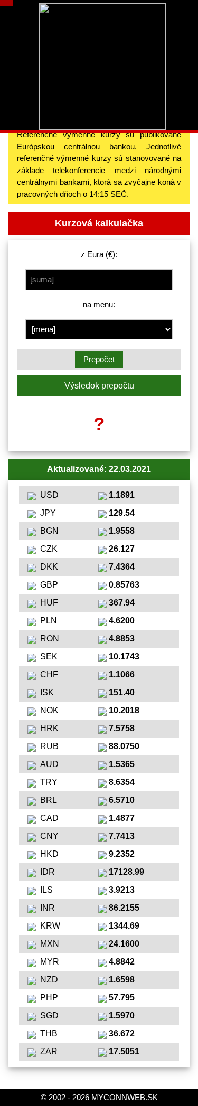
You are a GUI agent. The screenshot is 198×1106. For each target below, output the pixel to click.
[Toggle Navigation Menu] (6, 3)
